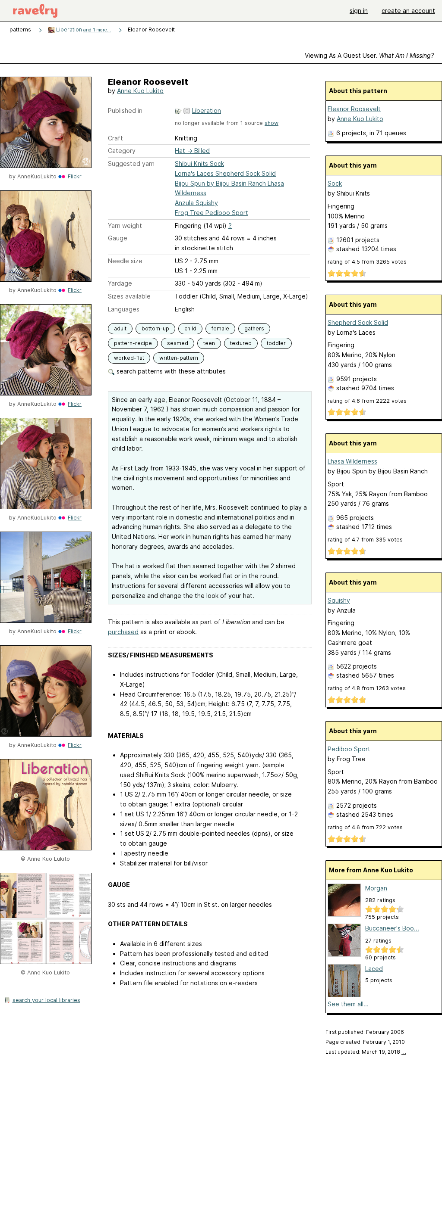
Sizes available (129, 296)
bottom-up (155, 328)
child (190, 328)
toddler (276, 343)
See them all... (348, 1004)
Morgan (376, 888)
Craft (115, 138)
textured (241, 343)
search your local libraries (46, 1000)
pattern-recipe (133, 343)
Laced (374, 968)
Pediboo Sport (349, 749)
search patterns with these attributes (170, 371)
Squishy (339, 600)
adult (120, 328)
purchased (123, 631)
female (220, 328)
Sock (335, 183)
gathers (254, 328)
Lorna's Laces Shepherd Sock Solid (225, 173)
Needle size (125, 261)
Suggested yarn (131, 163)
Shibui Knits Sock (199, 163)
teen (209, 343)
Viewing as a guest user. (369, 55)
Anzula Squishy (196, 202)
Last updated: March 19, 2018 (365, 1052)
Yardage (120, 283)
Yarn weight (125, 225)
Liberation (83, 29)
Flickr (75, 176)
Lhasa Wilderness (352, 461)
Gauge (117, 238)
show (271, 123)
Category (122, 150)
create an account (408, 10)
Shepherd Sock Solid (358, 322)
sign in (359, 10)
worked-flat (129, 358)
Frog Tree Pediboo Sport (211, 212)
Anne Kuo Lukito (140, 90)
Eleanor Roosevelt (354, 108)
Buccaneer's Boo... (392, 928)
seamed (177, 343)
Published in (125, 110)
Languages (123, 309)
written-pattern (178, 358)
